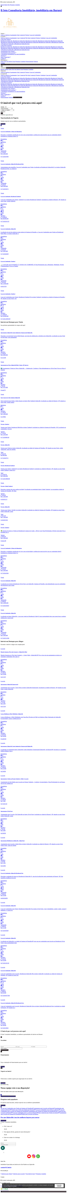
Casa (18, 38)
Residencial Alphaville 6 (7, 42)
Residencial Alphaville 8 (20, 42)
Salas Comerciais (5, 57)
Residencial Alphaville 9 (32, 42)
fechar (3, 67)
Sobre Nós (7, 4)
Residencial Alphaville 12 (8, 44)
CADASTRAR (4, 1050)
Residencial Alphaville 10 (45, 42)
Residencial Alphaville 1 (7, 41)
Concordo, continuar (59, 1186)
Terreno (27, 35)
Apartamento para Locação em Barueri (43, 1108)
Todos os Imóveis (5, 35)
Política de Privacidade (12, 1186)
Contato (3, 63)
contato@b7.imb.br (6, 1167)
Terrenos (3, 55)
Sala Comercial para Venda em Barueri (48, 1112)
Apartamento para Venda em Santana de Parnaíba (41, 1111)
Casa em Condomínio (35, 35)
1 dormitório (4, 54)
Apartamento (13, 35)
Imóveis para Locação (19, 1173)
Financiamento (29, 61)
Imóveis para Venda (6, 1173)
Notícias (36, 61)
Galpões (3, 58)
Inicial (2, 4)
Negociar (3, 1083)
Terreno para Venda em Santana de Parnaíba (22, 1109)
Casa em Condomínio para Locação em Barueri (24, 1112)
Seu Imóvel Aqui (10, 61)
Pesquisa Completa (15, 4)
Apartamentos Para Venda (7, 51)
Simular (3, 1066)
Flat (26, 38)
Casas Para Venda (5, 39)
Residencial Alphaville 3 (32, 41)
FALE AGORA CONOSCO (8, 1096)
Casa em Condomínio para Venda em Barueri (47, 1109)
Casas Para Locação (6, 45)
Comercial (22, 38)
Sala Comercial (21, 35)
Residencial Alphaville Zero (22, 44)
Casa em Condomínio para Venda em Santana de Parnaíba (17, 1108)
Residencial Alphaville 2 (19, 41)
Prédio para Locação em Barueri (30, 1114)
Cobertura (42, 38)
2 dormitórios (10, 54)
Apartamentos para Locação (8, 52)
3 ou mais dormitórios (19, 54)
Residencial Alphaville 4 (44, 41)
